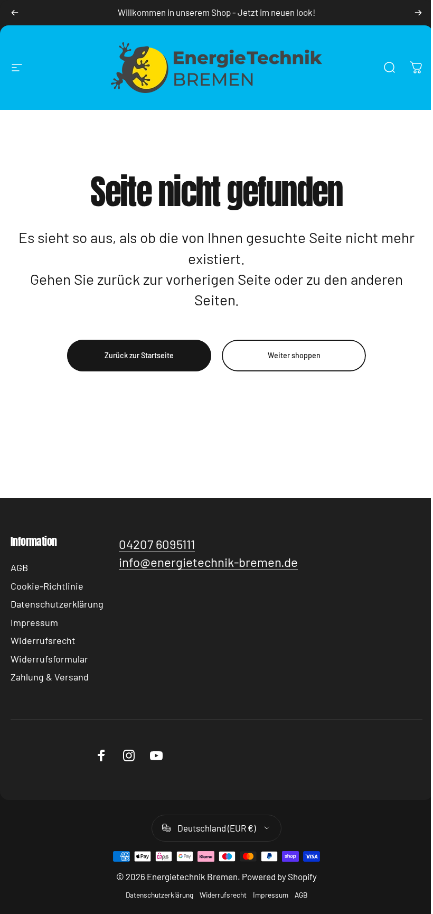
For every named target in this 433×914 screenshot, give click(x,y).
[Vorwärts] (418, 12)
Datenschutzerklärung (57, 604)
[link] (157, 544)
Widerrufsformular (49, 659)
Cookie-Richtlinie (47, 586)
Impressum (34, 622)
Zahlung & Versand (50, 677)
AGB (19, 567)
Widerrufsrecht (43, 640)
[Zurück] (14, 12)
